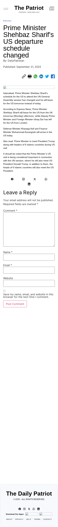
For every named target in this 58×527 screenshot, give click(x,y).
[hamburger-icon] (6, 9)
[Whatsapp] (46, 179)
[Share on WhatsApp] (35, 76)
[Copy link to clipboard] (24, 76)
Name (7, 252)
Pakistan (7, 21)
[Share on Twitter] (47, 76)
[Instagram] (23, 179)
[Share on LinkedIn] (41, 76)
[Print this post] (30, 76)
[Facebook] (12, 179)
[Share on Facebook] (53, 76)
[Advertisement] (29, 394)
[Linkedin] (29, 184)
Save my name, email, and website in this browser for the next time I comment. (28, 295)
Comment (10, 210)
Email (7, 265)
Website (8, 278)
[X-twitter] (34, 179)
